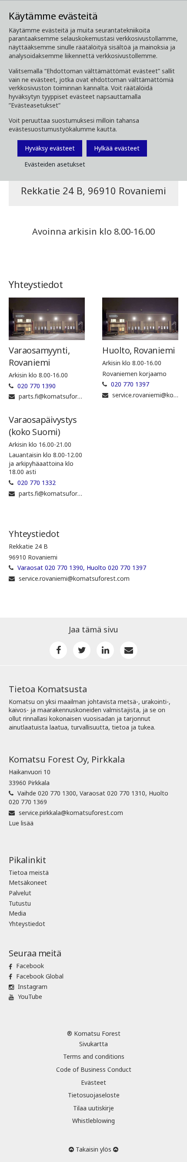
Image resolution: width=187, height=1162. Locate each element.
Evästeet (93, 1082)
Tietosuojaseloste (94, 1095)
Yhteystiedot (27, 924)
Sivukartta (93, 1044)
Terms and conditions (93, 1056)
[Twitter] (81, 650)
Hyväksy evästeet (50, 148)
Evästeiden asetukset (54, 164)
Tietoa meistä (29, 872)
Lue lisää (21, 823)
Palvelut (20, 893)
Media (17, 913)
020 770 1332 (36, 482)
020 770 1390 (36, 386)
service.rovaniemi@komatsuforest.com (74, 578)
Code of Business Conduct (93, 1069)
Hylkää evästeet (117, 148)
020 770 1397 (130, 384)
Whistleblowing (93, 1120)
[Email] (128, 650)
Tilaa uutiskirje (93, 1108)
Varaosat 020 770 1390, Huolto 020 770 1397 (81, 567)
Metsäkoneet (28, 882)
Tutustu (20, 903)
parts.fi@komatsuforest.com (59, 396)
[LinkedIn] (105, 650)
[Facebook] (58, 650)
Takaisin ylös (93, 1149)
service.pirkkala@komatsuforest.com (71, 812)
